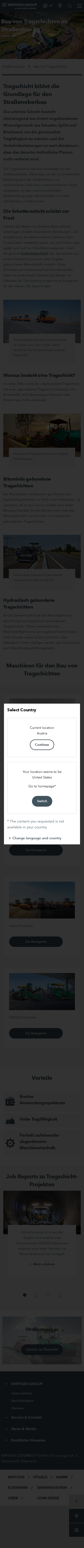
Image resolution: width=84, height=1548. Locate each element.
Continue (42, 745)
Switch (42, 801)
